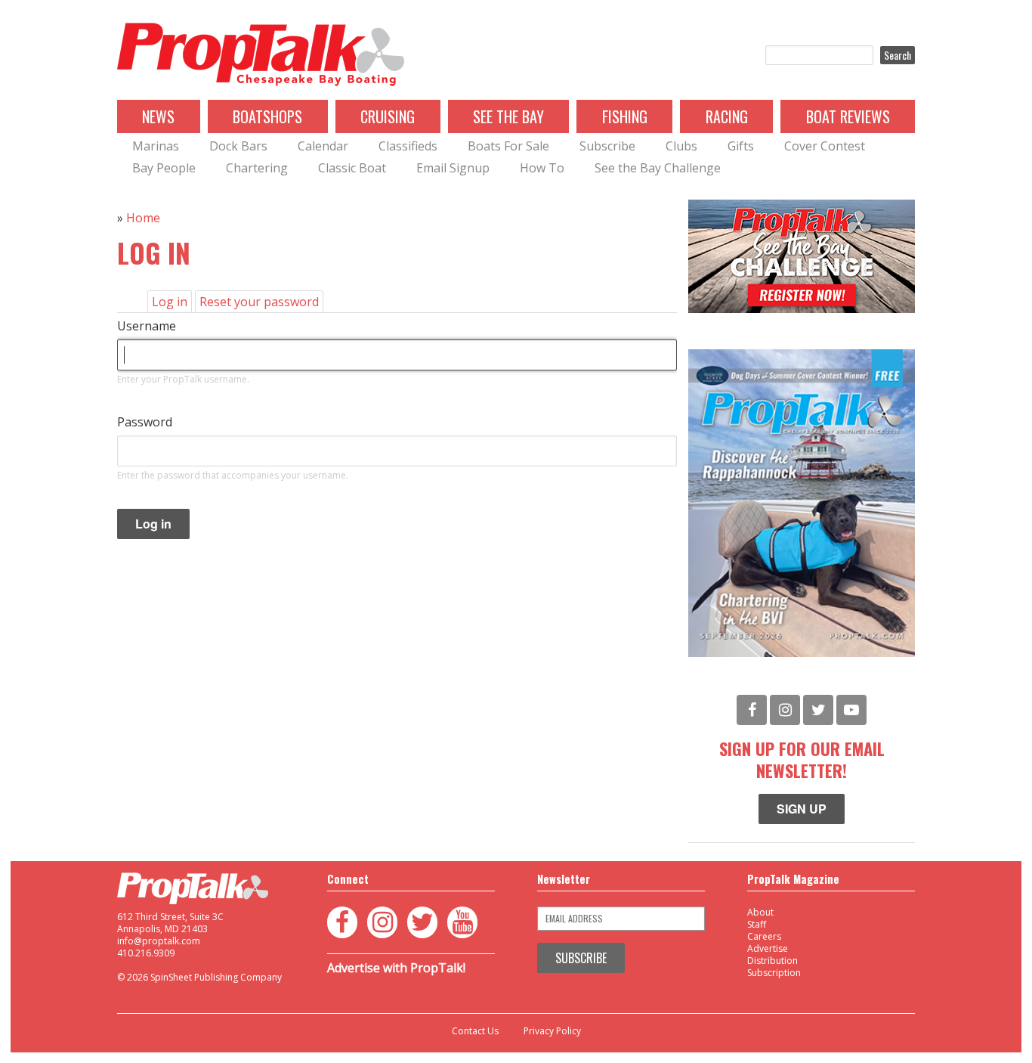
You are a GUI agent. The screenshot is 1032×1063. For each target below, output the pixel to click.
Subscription (774, 972)
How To (542, 168)
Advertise (767, 948)
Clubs (681, 146)
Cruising (387, 116)
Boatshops (267, 116)
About (760, 912)
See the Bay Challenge (658, 168)
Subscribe (607, 146)
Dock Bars (238, 146)
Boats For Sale (508, 146)
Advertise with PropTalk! (396, 967)
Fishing (624, 116)
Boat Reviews (848, 116)
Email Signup (453, 168)
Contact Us (475, 1031)
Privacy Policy (552, 1031)
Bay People (164, 168)
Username (146, 326)
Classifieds (408, 146)
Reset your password (259, 301)
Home (143, 217)
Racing (727, 116)
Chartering (257, 168)
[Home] (260, 55)
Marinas (155, 146)
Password (144, 422)
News (158, 116)
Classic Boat (352, 168)
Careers (764, 936)
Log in (172, 302)
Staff (756, 924)
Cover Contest (824, 146)
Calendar (323, 146)
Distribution (772, 960)
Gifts (741, 146)
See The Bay (508, 116)
